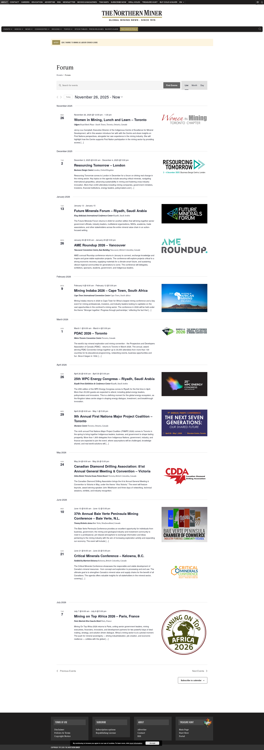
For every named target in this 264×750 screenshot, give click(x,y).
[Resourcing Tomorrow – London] (184, 167)
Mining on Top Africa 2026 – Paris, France (106, 616)
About (4, 2)
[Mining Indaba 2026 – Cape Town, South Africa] (184, 298)
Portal (182, 736)
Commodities (41, 29)
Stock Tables (81, 29)
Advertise (50, 2)
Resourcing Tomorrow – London (99, 165)
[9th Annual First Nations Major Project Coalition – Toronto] (184, 423)
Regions (56, 29)
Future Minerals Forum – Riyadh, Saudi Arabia (110, 210)
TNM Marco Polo (129, 29)
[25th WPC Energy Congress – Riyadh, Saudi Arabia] (184, 384)
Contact (14, 2)
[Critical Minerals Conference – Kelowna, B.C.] (184, 572)
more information (136, 743)
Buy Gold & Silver (168, 2)
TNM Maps (104, 2)
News (27, 29)
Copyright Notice (62, 736)
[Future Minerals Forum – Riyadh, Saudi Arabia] (184, 213)
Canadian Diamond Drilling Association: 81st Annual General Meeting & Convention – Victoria (112, 468)
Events (7, 29)
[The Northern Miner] (132, 15)
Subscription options (106, 729)
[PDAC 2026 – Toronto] (184, 331)
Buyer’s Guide (111, 29)
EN (180, 2)
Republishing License (106, 732)
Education (37, 2)
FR (260, 3)
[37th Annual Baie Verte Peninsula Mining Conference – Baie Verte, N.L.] (184, 524)
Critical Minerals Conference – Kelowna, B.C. (109, 555)
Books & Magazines (87, 2)
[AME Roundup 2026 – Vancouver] (184, 245)
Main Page (184, 729)
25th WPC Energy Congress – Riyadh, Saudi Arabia (114, 378)
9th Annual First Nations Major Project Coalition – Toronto (113, 418)
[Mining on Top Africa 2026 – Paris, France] (184, 633)
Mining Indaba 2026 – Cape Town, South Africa (111, 290)
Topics (67, 29)
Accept (152, 743)
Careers (25, 2)
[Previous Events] (57, 97)
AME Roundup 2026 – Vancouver (100, 245)
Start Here (184, 732)
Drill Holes (134, 2)
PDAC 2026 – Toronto (90, 333)
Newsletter (69, 2)
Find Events (171, 85)
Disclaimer (59, 729)
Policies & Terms (62, 732)
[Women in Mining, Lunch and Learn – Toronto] (184, 119)
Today (68, 97)
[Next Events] (61, 97)
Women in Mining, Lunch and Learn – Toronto (110, 119)
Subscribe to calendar (191, 680)
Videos (17, 29)
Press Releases (96, 29)
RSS (59, 2)
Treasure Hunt (150, 2)
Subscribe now (118, 2)
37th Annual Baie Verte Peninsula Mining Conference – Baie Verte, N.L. (106, 516)
